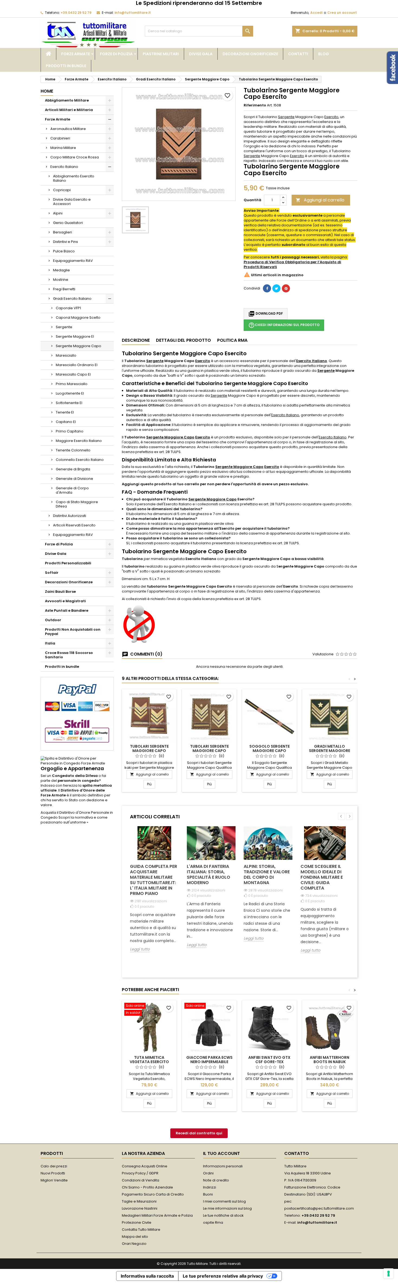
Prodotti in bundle (66, 66)
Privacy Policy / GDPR (140, 1173)
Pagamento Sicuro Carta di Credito (153, 1194)
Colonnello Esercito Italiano (80, 459)
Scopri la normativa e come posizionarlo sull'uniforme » (74, 820)
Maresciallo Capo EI (73, 374)
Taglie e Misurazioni (139, 1201)
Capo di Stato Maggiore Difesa (77, 504)
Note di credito (216, 1180)
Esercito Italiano (64, 166)
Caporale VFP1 (68, 308)
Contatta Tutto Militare (141, 1229)
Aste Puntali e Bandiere (66, 610)
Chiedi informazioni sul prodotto (283, 325)
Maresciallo (66, 355)
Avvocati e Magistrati (65, 601)
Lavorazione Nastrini (139, 1208)
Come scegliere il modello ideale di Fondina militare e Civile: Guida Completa (322, 877)
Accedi (316, 12)
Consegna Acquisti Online (144, 1166)
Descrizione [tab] (136, 340)
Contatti (298, 54)
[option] (154, 893)
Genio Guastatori (68, 222)
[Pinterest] (286, 288)
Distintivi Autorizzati (69, 515)
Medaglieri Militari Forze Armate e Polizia (157, 1215)
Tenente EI (65, 412)
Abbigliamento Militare (67, 100)
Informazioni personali (223, 1166)
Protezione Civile (136, 1222)
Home (47, 91)
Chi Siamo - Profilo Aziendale (147, 1187)
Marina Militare (63, 147)
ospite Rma (213, 1222)
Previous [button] (341, 816)
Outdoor (53, 620)
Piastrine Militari (161, 54)
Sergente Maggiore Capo (78, 346)
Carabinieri (60, 138)
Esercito (331, 116)
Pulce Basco (64, 251)
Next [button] (349, 816)
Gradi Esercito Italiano (72, 298)
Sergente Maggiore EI (75, 336)
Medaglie (61, 270)
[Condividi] (267, 288)
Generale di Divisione (74, 478)
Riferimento (255, 105)
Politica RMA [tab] (232, 340)
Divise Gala (201, 54)
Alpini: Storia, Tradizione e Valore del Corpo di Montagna (267, 874)
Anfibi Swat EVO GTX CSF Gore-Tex (269, 1059)
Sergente (64, 327)
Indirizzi (209, 1187)
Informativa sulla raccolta (147, 1276)
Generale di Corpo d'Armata (72, 490)
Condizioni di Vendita (140, 1180)
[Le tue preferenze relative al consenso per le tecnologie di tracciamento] (388, 1273)
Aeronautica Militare (68, 128)
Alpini (58, 213)
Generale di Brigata (73, 469)
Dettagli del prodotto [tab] (183, 340)
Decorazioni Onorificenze (250, 54)
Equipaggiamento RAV (73, 260)
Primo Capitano (69, 431)
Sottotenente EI (69, 402)
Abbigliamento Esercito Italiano (73, 178)
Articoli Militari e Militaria (69, 109)
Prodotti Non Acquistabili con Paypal (72, 631)
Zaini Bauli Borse (60, 591)
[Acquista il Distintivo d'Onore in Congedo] (77, 760)
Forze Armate (75, 54)
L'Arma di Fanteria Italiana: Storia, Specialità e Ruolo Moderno (208, 874)
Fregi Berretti (64, 289)
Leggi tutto (140, 949)
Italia (50, 643)
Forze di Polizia (116, 54)
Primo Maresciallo (71, 383)
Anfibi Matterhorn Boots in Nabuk (329, 1059)
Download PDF (265, 314)
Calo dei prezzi (54, 1166)
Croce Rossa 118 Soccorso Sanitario (69, 655)
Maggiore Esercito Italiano (79, 440)
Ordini (208, 1173)
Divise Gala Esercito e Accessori (72, 201)
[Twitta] (276, 288)
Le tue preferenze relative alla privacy (223, 1276)
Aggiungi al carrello (320, 200)
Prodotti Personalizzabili (68, 563)
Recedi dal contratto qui (199, 1133)
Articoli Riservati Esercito (74, 525)
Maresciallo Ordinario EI (76, 364)
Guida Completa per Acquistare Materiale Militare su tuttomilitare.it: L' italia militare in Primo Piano (153, 880)
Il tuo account (221, 1153)
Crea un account (342, 12)
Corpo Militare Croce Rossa (74, 157)
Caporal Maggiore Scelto (78, 317)
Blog (323, 54)
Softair (51, 572)
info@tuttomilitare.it (133, 12)
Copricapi (62, 190)
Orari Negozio (134, 1243)
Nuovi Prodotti (53, 1173)
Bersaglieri (62, 232)
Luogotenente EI (70, 393)
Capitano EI (66, 421)
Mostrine (60, 279)
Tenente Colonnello (73, 450)
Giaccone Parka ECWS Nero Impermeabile (209, 1059)
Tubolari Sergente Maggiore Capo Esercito (149, 751)
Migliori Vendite (54, 1180)
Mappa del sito (135, 1236)
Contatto (296, 1153)
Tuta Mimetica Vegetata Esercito (149, 1059)
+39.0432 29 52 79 (76, 12)
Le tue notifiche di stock (223, 1215)
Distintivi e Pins (65, 241)
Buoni (208, 1194)
